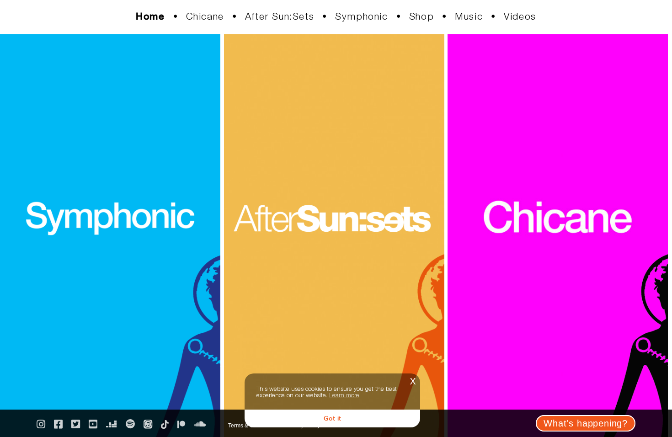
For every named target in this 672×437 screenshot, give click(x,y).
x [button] (413, 380)
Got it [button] (332, 418)
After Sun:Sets (279, 16)
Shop (421, 16)
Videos (520, 16)
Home (150, 16)
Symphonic (361, 16)
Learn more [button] (344, 395)
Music (469, 16)
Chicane (205, 16)
